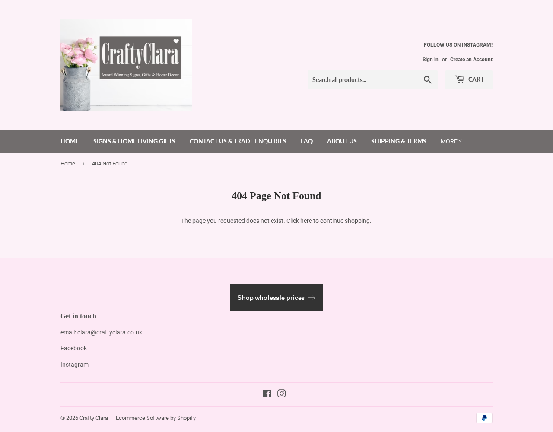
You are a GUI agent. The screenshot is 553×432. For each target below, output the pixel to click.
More (449, 141)
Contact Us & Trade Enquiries (238, 141)
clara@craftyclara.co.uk (109, 332)
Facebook (73, 348)
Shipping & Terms (398, 141)
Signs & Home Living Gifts (134, 141)
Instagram (74, 364)
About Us (342, 141)
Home (69, 141)
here (306, 220)
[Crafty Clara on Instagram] (281, 394)
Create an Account (471, 60)
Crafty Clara (93, 418)
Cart (475, 79)
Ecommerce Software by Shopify (156, 418)
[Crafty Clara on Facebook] (267, 394)
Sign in (431, 60)
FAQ (307, 141)
